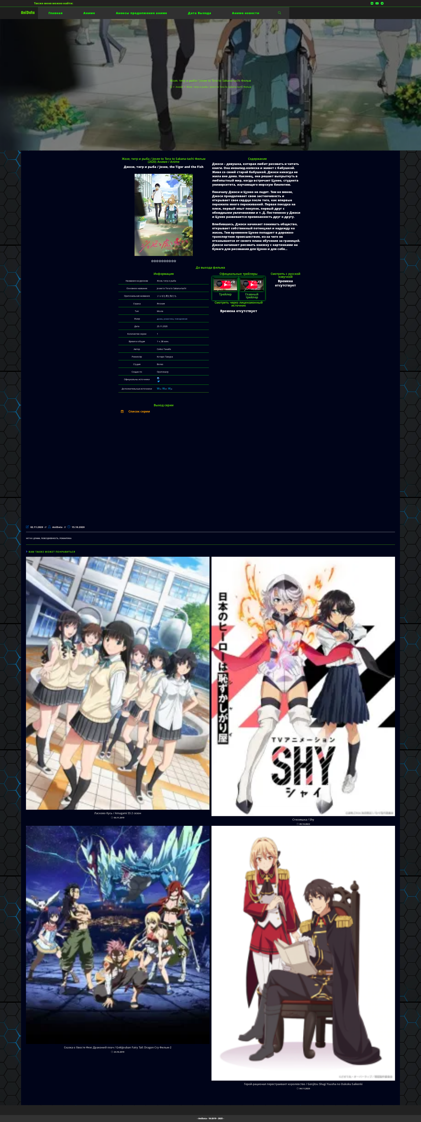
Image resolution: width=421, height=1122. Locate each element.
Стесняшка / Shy (303, 819)
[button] (163, 411)
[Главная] (171, 86)
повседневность (50, 538)
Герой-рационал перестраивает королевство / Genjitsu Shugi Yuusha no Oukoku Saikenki (303, 1084)
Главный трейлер (251, 295)
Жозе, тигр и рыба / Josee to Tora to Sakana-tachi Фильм (218, 86)
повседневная (181, 319)
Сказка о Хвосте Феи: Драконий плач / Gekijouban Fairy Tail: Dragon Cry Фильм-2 (118, 1047)
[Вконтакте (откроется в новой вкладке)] (372, 3)
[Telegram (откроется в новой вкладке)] (382, 3)
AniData (28, 12)
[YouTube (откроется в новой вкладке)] (377, 3)
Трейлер (225, 294)
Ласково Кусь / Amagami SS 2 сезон (117, 813)
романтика (169, 319)
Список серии (139, 411)
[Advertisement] (140, 473)
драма (159, 319)
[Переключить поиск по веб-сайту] (279, 13)
